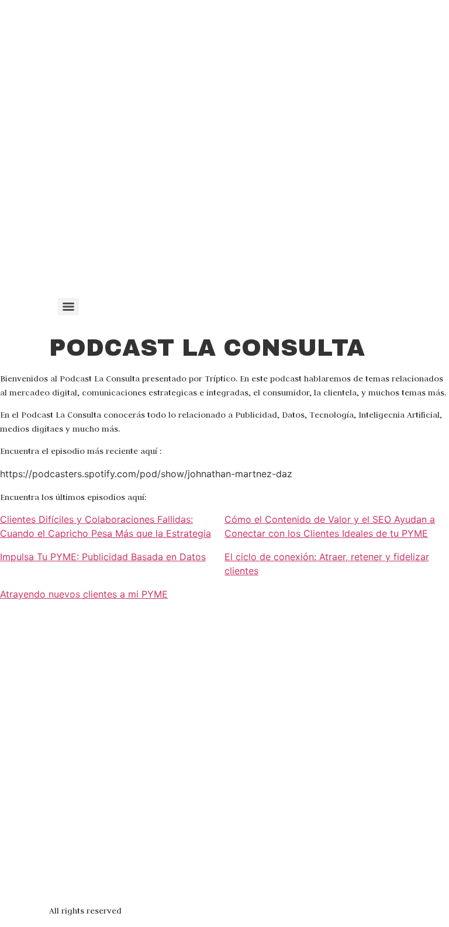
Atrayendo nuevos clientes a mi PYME (84, 594)
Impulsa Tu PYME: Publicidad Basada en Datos (103, 557)
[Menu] (68, 306)
